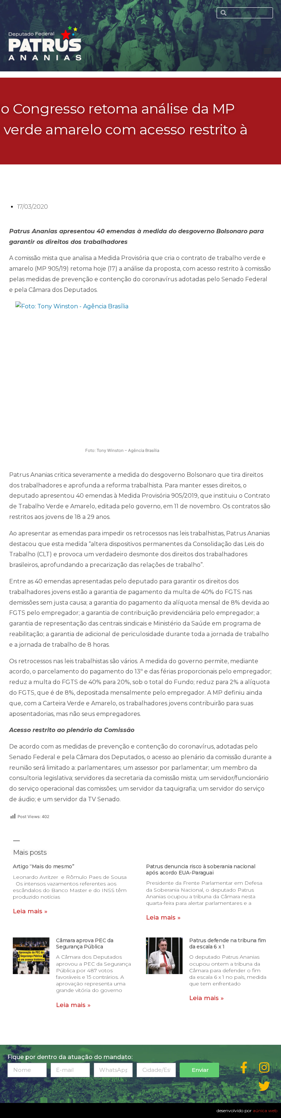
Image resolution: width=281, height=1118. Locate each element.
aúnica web (265, 1110)
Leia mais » (30, 911)
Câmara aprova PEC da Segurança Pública (84, 943)
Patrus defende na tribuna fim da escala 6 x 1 (227, 943)
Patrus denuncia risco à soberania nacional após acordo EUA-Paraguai (200, 869)
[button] (268, 51)
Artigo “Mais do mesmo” (43, 866)
